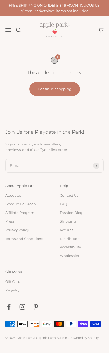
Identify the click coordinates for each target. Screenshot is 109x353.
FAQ (63, 204)
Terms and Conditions (24, 238)
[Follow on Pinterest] (35, 306)
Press (9, 221)
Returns (66, 230)
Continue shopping (54, 89)
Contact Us (69, 195)
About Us (13, 195)
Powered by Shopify (84, 338)
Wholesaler (69, 256)
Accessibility (70, 247)
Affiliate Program (19, 212)
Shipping (68, 221)
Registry (12, 290)
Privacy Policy (17, 230)
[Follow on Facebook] (8, 306)
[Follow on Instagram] (22, 306)
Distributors (70, 238)
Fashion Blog (71, 212)
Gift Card (12, 281)
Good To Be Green (20, 204)
